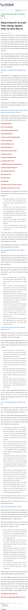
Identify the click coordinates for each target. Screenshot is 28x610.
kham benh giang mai (6, 147)
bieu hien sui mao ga (6, 154)
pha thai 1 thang (5, 177)
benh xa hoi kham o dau (7, 143)
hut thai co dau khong (6, 140)
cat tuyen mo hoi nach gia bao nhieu (10, 137)
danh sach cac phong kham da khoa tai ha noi (13, 597)
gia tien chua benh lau (7, 133)
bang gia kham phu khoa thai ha (9, 130)
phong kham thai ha (6, 123)
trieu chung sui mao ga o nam (9, 150)
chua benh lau (4, 181)
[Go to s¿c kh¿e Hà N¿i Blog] (7, 5)
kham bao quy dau (6, 174)
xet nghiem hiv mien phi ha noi (9, 593)
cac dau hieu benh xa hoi (7, 160)
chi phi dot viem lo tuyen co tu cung (10, 188)
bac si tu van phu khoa (7, 127)
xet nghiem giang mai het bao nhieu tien (11, 164)
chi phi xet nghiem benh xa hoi (9, 167)
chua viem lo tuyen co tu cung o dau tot (11, 184)
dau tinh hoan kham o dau (8, 171)
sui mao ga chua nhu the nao (8, 157)
